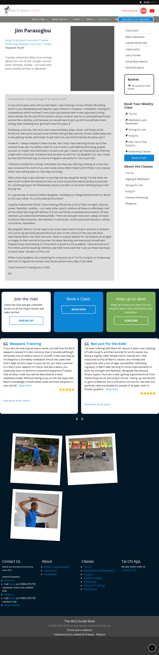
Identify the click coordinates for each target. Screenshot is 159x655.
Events (76, 19)
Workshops (90, 589)
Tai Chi (133, 114)
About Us (103, 19)
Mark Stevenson (135, 37)
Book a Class (38, 19)
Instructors (132, 30)
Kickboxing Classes (140, 151)
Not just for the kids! (40, 343)
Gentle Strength (93, 578)
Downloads (50, 574)
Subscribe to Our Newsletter (136, 19)
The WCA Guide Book (79, 621)
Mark (12, 584)
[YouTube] (152, 11)
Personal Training (94, 585)
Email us (9, 580)
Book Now (79, 309)
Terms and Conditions (79, 630)
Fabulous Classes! (119, 343)
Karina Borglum (134, 67)
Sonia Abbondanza (136, 61)
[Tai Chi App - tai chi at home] (143, 10)
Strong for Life (137, 129)
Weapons (130, 203)
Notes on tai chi (129, 10)
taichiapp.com (128, 570)
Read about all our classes (29, 404)
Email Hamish (12, 605)
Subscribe (131, 320)
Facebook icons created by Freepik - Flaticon (79, 634)
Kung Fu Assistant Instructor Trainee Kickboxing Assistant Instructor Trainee (28, 42)
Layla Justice (132, 49)
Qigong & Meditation (137, 179)
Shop (89, 19)
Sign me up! (26, 320)
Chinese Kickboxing (136, 197)
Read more (43, 389)
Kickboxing (90, 581)
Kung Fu (133, 135)
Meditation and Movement (135, 121)
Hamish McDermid (136, 43)
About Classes (59, 19)
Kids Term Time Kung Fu (136, 143)
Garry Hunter (133, 55)
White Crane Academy (56, 567)
